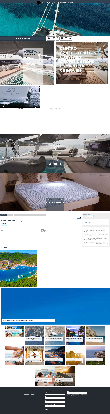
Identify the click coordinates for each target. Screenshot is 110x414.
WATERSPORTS (23, 214)
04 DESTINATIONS (77, 61)
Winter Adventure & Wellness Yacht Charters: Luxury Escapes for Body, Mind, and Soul (33, 360)
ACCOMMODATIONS (10, 214)
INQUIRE (27, 57)
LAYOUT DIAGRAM (17, 214)
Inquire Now (70, 2)
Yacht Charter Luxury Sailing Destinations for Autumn (92, 359)
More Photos (60, 160)
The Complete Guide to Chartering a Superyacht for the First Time (54, 339)
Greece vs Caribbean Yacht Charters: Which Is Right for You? (12, 331)
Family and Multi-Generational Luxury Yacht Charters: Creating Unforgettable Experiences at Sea (13, 360)
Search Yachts (49, 2)
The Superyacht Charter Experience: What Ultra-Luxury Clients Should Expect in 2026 (94, 340)
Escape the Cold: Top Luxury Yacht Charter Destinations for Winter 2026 (18, 320)
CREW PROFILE (30, 214)
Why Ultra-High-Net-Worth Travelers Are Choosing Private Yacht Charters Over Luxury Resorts (74, 340)
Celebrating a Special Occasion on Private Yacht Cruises (73, 359)
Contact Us (86, 222)
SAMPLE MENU (43, 214)
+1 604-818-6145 (48, 391)
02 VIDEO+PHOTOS (78, 53)
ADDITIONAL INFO (36, 214)
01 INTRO (68, 48)
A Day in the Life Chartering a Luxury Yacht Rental (63, 380)
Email (70, 391)
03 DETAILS (70, 57)
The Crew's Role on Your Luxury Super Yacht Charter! (44, 380)
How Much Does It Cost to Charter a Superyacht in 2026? (33, 339)
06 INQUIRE (71, 70)
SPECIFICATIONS (3, 214)
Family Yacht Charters (62, 2)
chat (51, 391)
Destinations (42, 2)
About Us (55, 2)
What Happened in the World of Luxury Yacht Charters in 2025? (53, 359)
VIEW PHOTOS (79, 218)
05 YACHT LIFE (73, 66)
